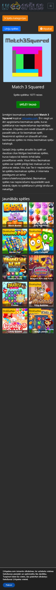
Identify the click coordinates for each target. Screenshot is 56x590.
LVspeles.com (29, 118)
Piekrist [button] (9, 585)
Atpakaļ (47, 28)
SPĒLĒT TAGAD (28, 104)
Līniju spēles (11, 28)
